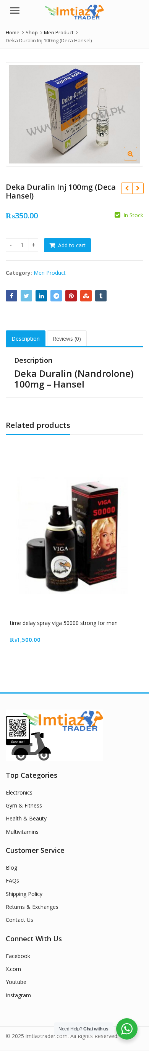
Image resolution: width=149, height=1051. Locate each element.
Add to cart (72, 245)
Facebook (18, 956)
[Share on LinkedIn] (41, 295)
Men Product (50, 272)
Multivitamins (22, 831)
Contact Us (19, 919)
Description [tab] (25, 338)
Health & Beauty (26, 818)
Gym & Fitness (24, 805)
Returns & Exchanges (32, 906)
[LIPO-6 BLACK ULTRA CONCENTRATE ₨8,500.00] (126, 188)
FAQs (12, 880)
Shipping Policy (24, 893)
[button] (136, 160)
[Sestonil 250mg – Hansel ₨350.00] (137, 188)
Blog (11, 867)
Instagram (18, 995)
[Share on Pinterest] (71, 295)
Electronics (19, 792)
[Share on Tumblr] (101, 295)
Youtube (16, 981)
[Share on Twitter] (26, 295)
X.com (13, 968)
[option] (74, 114)
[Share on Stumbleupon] (86, 295)
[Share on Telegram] (56, 295)
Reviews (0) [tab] (67, 338)
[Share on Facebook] (11, 295)
